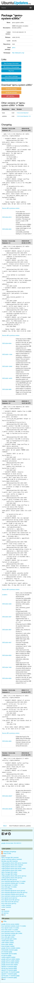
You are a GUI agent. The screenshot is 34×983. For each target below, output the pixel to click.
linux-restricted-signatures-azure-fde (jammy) (14, 892)
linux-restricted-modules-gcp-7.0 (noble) (12, 883)
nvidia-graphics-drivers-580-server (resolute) (14, 863)
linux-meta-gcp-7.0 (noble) (9, 887)
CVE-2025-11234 (7, 354)
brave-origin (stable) (7, 944)
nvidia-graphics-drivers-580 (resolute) (12, 865)
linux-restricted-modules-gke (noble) (11, 933)
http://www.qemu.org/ (18, 53)
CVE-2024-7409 (6, 667)
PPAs (4, 921)
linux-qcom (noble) (6, 889)
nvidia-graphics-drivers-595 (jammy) (11, 878)
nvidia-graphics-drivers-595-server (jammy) (13, 876)
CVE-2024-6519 (6, 217)
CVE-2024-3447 (6, 617)
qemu (13, 47)
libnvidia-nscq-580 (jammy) (9, 879)
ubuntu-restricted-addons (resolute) (11, 859)
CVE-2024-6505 (6, 655)
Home (3, 7)
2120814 (4, 595)
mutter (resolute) (6, 905)
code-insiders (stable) (7, 942)
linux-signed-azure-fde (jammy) (10, 900)
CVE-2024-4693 (6, 741)
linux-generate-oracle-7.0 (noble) (10, 931)
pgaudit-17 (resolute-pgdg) (9, 974)
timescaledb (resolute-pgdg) (9, 950)
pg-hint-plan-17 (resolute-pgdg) (10, 975)
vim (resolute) (5, 911)
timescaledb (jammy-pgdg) (9, 953)
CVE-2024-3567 (6, 629)
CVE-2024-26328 (7, 809)
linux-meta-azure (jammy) (8, 903)
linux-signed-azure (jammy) (9, 898)
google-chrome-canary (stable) (10, 924)
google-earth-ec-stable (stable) (10, 961)
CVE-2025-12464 (7, 366)
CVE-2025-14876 (7, 378)
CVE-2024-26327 (7, 796)
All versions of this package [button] (11, 67)
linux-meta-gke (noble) (7, 937)
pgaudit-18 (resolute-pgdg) (9, 970)
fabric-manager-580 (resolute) (10, 857)
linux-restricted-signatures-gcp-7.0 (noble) (13, 881)
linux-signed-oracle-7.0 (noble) (10, 928)
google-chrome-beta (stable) (9, 964)
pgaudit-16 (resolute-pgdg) (9, 977)
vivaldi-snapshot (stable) (8, 957)
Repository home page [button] (11, 80)
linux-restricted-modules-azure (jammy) (12, 894)
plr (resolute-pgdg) (6, 952)
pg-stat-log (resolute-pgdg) (9, 968)
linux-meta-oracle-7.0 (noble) (9, 929)
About (5, 826)
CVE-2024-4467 (6, 642)
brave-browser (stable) (8, 946)
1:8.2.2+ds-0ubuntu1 (23, 113)
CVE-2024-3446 (6, 604)
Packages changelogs (9, 851)
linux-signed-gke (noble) (8, 935)
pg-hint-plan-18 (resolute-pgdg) (10, 972)
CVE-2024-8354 (6, 343)
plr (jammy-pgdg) (6, 955)
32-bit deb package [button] (11, 89)
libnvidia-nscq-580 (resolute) (9, 861)
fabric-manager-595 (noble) (9, 872)
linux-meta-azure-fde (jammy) (9, 901)
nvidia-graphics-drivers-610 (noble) (11, 867)
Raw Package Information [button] (11, 63)
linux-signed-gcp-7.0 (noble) (9, 885)
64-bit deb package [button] (11, 92)
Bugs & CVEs (7, 853)
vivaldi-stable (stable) (7, 941)
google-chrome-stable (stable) (10, 963)
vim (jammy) (5, 913)
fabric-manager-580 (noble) (9, 874)
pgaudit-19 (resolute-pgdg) (9, 966)
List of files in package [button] (11, 76)
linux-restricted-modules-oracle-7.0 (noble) (13, 926)
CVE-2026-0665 (6, 389)
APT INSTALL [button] (10, 96)
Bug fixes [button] (11, 71)
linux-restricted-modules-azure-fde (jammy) (13, 896)
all (4, 915)
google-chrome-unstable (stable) (10, 948)
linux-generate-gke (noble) (9, 939)
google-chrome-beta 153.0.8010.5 (11, 843)
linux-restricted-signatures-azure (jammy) (13, 890)
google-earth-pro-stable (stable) (10, 959)
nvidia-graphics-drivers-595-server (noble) (13, 868)
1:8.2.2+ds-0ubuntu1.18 (23, 116)
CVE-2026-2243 (6, 229)
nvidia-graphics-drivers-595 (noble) (11, 870)
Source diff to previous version (10, 208)
